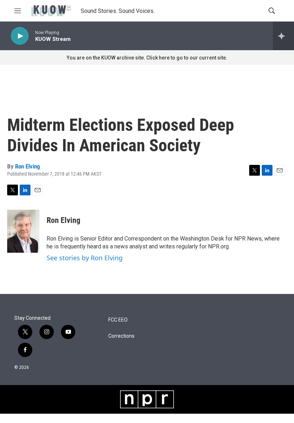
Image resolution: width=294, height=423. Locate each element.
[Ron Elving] (23, 231)
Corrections (121, 336)
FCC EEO (118, 320)
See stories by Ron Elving (85, 257)
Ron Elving (27, 166)
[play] (19, 36)
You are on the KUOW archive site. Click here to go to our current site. (147, 58)
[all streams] (283, 36)
